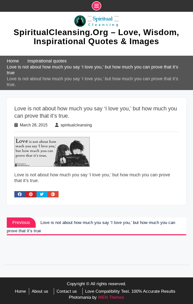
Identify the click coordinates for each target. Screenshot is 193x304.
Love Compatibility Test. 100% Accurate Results (130, 291)
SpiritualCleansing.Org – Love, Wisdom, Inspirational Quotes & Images (96, 37)
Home (20, 291)
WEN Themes (111, 297)
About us (40, 291)
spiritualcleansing (76, 125)
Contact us (67, 291)
